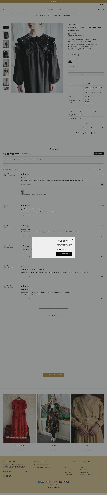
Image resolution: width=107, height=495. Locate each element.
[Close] (73, 239)
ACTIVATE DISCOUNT (64, 254)
